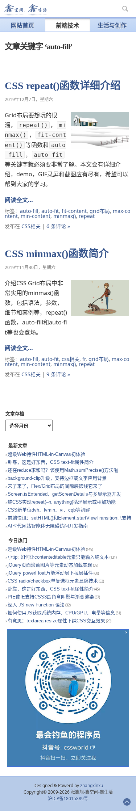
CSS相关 (31, 226)
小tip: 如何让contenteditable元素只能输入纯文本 (58, 557)
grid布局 (100, 210)
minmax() (64, 216)
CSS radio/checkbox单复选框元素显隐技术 (53, 581)
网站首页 (22, 25)
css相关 (70, 359)
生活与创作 (112, 25)
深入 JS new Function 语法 (36, 605)
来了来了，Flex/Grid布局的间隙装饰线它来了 (55, 486)
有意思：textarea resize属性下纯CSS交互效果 (56, 620)
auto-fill (29, 210)
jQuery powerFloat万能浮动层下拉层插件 (50, 573)
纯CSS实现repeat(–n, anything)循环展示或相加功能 (62, 502)
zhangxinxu (91, 785)
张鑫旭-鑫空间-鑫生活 (25, 10)
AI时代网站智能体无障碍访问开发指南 (48, 526)
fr (84, 359)
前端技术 (67, 25)
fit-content (74, 210)
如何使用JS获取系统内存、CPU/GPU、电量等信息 (61, 612)
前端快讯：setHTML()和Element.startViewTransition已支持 (69, 518)
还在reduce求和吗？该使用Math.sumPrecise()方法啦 (63, 470)
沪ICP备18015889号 (68, 798)
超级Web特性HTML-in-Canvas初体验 (46, 454)
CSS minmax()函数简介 (57, 253)
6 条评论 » (58, 226)
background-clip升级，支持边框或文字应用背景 (57, 478)
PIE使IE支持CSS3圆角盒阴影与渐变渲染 (51, 597)
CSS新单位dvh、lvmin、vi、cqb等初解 (49, 510)
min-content (35, 216)
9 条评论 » (58, 374)
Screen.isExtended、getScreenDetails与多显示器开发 (64, 494)
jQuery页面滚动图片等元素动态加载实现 (50, 565)
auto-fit (50, 210)
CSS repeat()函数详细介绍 (62, 85)
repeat (87, 216)
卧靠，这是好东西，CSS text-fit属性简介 (51, 462)
